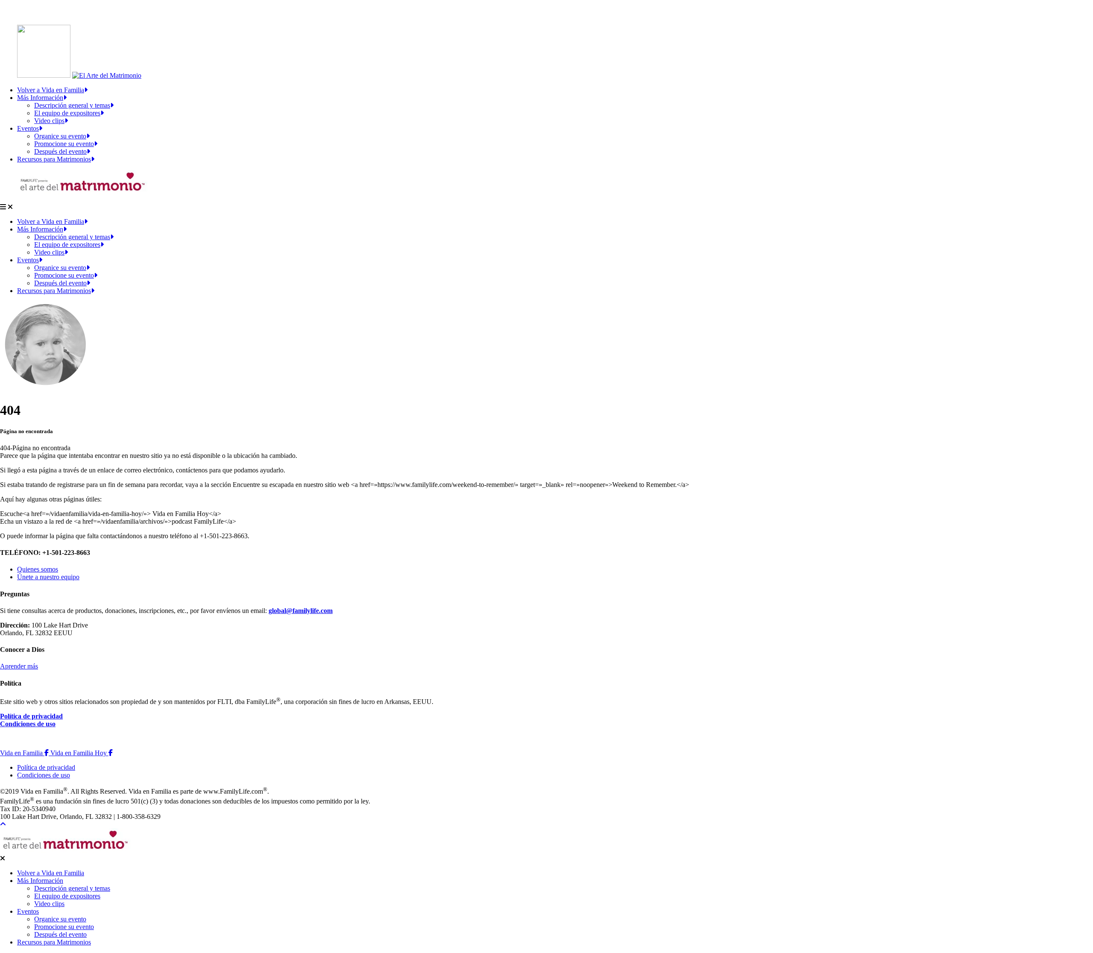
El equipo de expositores (67, 113)
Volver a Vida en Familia (50, 90)
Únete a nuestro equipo (48, 577)
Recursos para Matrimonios (54, 159)
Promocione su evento (64, 143)
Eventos (28, 128)
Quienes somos (37, 569)
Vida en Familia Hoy (81, 753)
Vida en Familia (25, 753)
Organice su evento (60, 136)
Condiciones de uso (28, 723)
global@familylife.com (301, 610)
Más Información (40, 97)
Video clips (49, 120)
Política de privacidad (31, 716)
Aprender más (19, 666)
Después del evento (60, 151)
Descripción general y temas (72, 105)
